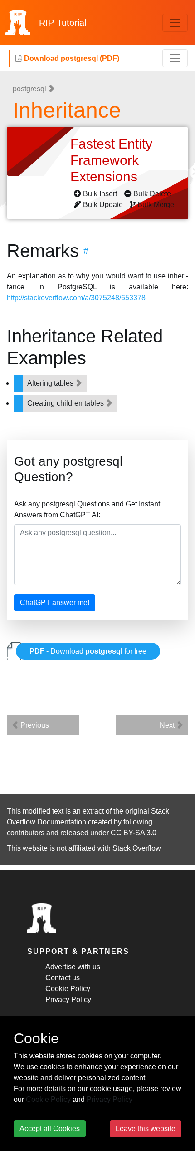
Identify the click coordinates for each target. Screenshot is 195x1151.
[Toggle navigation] (175, 23)
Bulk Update (103, 204)
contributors (25, 833)
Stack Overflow (136, 848)
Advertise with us (72, 967)
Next (168, 725)
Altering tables (51, 383)
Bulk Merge (156, 204)
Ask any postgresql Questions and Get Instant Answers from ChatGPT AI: (87, 509)
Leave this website (146, 1128)
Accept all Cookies (50, 1128)
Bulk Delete (152, 194)
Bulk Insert (100, 194)
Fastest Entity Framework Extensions (111, 160)
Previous (34, 725)
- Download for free (87, 651)
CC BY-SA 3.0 (133, 833)
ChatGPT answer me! (54, 602)
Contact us (62, 978)
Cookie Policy (67, 988)
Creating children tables (66, 403)
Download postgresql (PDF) (70, 58)
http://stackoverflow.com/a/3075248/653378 (76, 298)
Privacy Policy (68, 999)
